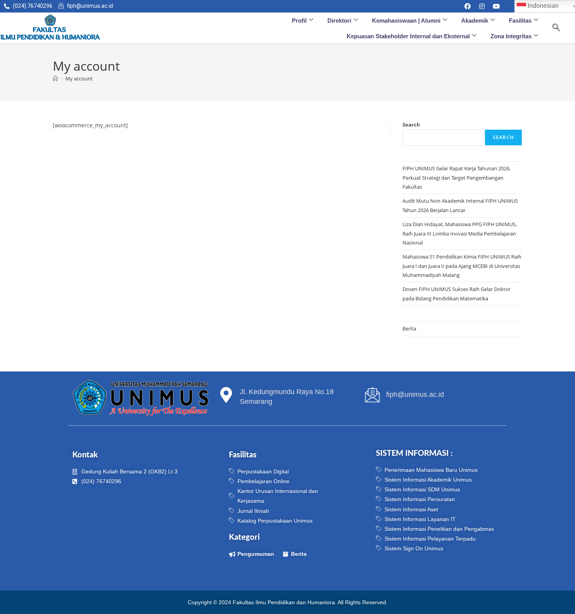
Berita (409, 328)
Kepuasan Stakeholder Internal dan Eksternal (408, 36)
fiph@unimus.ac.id (415, 394)
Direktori (339, 20)
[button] (556, 28)
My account (79, 78)
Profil (299, 20)
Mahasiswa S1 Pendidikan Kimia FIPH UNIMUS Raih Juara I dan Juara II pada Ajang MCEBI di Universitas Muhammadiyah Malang (461, 265)
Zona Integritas (511, 36)
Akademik (474, 20)
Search (411, 124)
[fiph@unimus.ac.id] (372, 395)
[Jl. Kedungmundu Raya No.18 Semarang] (226, 395)
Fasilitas (520, 20)
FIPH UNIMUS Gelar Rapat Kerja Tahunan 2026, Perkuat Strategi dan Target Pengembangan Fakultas (456, 177)
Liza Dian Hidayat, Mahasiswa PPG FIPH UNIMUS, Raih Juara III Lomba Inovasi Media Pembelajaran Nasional (459, 233)
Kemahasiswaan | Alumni (406, 20)
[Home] (55, 78)
